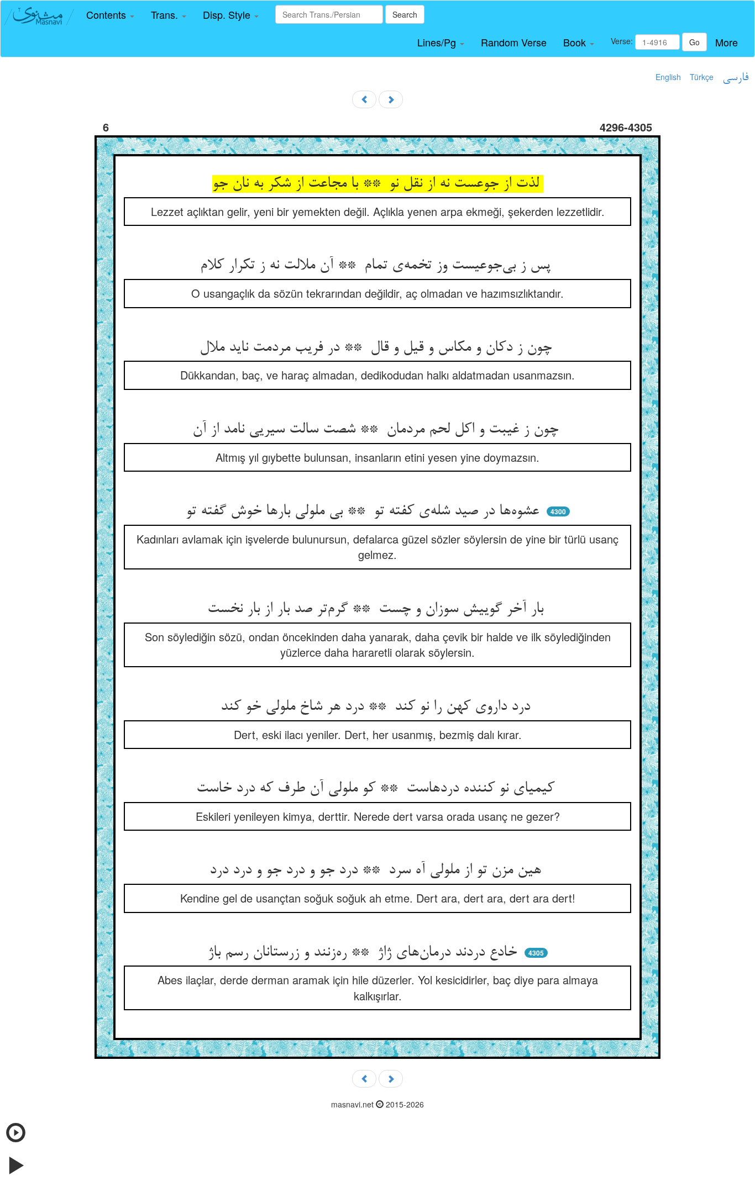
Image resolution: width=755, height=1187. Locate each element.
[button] (110, 15)
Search (404, 14)
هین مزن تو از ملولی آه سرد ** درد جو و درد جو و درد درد (377, 870)
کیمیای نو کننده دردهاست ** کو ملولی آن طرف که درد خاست (377, 789)
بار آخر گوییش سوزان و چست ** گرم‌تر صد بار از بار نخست (377, 609)
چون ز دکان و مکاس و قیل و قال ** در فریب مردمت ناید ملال (378, 348)
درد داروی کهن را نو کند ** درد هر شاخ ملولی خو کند (377, 707)
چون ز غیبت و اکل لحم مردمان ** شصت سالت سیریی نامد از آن (377, 430)
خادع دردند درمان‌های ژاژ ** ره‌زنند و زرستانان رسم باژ (364, 953)
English (668, 76)
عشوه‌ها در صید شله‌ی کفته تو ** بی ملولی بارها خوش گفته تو (364, 511)
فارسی (735, 78)
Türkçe (702, 76)
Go (694, 42)
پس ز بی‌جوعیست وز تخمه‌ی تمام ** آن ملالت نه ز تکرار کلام (377, 266)
